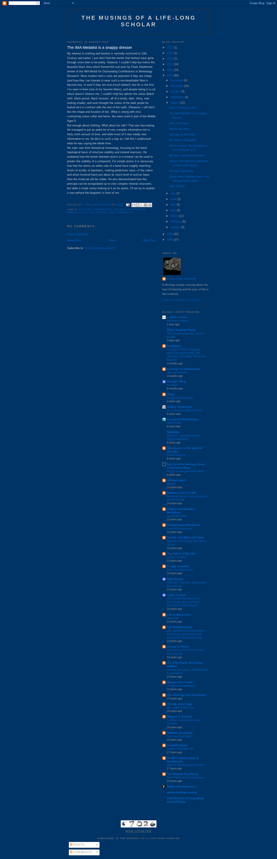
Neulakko (173, 432)
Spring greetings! (177, 516)
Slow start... (173, 618)
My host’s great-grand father (187, 155)
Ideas (170, 394)
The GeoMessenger (180, 627)
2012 (170, 64)
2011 (170, 69)
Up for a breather (177, 557)
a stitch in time (177, 317)
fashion (119, 209)
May (173, 204)
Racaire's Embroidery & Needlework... (182, 759)
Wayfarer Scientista (180, 732)
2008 (170, 239)
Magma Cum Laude (180, 682)
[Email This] (133, 205)
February (176, 221)
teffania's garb (176, 480)
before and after (179, 128)
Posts (78, 844)
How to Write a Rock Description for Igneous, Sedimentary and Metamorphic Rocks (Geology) (186, 634)
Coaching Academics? (180, 528)
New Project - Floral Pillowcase (185, 777)
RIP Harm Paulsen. (178, 320)
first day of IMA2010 (182, 134)
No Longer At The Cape (181, 707)
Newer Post (74, 240)
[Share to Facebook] (146, 205)
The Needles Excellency (183, 774)
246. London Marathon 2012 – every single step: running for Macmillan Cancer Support (185, 602)
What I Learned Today (181, 330)
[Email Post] (128, 204)
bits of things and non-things (186, 695)
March (174, 216)
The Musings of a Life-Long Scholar (138, 21)
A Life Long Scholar (181, 279)
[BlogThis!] (137, 205)
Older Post (149, 240)
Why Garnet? (177, 186)
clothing (85, 209)
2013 (170, 58)
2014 (170, 53)
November (177, 85)
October (175, 91)
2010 (170, 75)
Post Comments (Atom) (99, 248)
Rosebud (172, 385)
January (175, 227)
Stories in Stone (177, 646)
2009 (170, 234)
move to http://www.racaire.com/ (185, 765)
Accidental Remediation (183, 419)
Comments (82, 852)
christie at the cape (179, 704)
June (173, 199)
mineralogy (125, 212)
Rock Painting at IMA (182, 107)
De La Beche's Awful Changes (184, 410)
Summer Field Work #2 (180, 748)
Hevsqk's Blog (176, 381)
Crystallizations (177, 745)
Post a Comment (77, 234)
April (173, 210)
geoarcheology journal (182, 792)
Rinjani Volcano (176, 455)
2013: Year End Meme (180, 569)
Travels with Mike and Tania (185, 537)
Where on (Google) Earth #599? (186, 471)
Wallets (171, 483)
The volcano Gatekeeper (181, 685)
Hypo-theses (175, 579)
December (177, 80)
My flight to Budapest (182, 140)
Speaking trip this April (180, 397)
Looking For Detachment (183, 369)
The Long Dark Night (179, 736)
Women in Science (179, 716)
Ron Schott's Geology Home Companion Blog (186, 466)
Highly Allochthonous (181, 786)
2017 (170, 47)
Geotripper (174, 346)
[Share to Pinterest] (150, 205)
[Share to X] (142, 205)
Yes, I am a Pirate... (178, 372)
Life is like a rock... (179, 614)
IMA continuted (178, 123)
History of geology (179, 406)
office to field (174, 422)
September (177, 97)
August (175, 102)
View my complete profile (181, 300)
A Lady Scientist (178, 566)
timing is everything (181, 171)
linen (111, 212)
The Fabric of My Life (181, 553)
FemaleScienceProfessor (183, 525)
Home (112, 240)
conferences (103, 209)
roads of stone (176, 595)
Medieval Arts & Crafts (181, 492)
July (173, 193)
